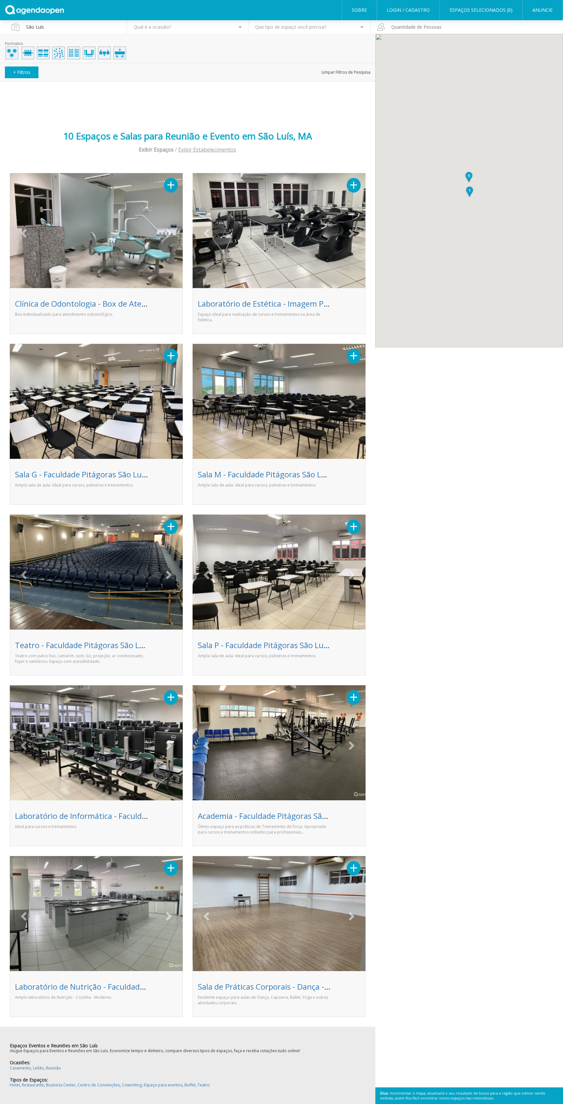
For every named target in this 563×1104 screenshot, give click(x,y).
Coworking (132, 1085)
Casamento (20, 1068)
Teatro (203, 1085)
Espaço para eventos (163, 1085)
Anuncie (542, 10)
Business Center (61, 1085)
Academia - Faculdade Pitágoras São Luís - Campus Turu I (300, 815)
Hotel (15, 1085)
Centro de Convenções (99, 1085)
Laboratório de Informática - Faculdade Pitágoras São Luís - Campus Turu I (148, 815)
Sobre (359, 10)
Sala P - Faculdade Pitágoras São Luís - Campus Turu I (293, 645)
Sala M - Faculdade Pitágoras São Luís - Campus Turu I (294, 474)
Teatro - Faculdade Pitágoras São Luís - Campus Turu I (112, 645)
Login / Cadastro (408, 10)
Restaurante (33, 1085)
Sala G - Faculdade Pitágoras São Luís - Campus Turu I (111, 474)
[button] (23, 231)
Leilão (38, 1068)
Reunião (53, 1068)
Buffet (189, 1085)
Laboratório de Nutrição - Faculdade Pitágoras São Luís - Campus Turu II (144, 986)
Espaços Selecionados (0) (481, 10)
